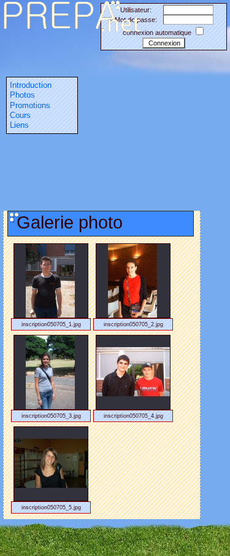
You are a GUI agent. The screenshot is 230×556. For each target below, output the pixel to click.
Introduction (31, 85)
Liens (19, 125)
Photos (22, 95)
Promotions (30, 105)
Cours (20, 115)
